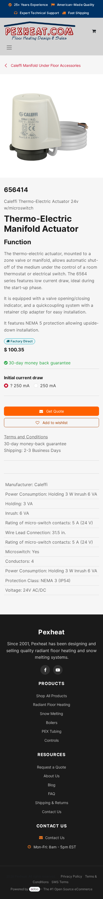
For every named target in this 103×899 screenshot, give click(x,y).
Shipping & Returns (51, 802)
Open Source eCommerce (73, 889)
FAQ (51, 793)
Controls (51, 740)
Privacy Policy (71, 876)
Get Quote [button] (54, 411)
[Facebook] (45, 670)
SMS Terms (60, 882)
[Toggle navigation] (9, 47)
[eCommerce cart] (93, 31)
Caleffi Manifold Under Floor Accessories (45, 65)
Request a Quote (51, 767)
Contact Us (51, 811)
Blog (51, 785)
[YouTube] (58, 670)
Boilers (51, 722)
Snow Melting (51, 713)
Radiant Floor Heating (51, 704)
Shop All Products (51, 695)
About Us (51, 776)
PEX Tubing (52, 731)
